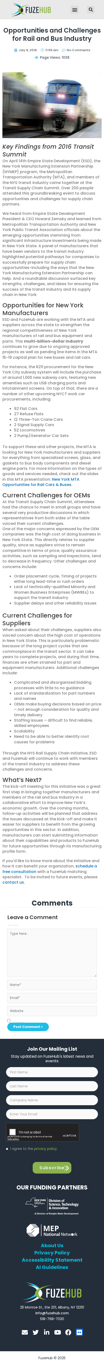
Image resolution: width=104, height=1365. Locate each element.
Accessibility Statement (52, 1260)
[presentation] (43, 1132)
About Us (52, 1245)
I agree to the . (32, 1151)
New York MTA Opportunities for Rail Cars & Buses (40, 482)
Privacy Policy (52, 1252)
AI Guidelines (52, 1267)
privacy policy (45, 1149)
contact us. (13, 882)
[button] (75, 10)
